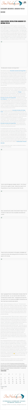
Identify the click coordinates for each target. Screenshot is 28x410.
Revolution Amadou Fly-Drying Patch (18, 70)
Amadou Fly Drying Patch (19, 363)
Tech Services (10, 402)
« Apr (2, 388)
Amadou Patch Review (11, 365)
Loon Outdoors (4, 99)
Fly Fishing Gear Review (21, 365)
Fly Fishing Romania (12, 366)
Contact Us (18, 402)
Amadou (12, 363)
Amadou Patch (4, 365)
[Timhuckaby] (12, 5)
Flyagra (19, 92)
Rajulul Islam (6, 369)
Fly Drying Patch (16, 367)
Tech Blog (22, 401)
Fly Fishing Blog (7, 401)
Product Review (19, 366)
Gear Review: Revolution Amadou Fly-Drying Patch (13, 22)
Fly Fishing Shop (15, 401)
